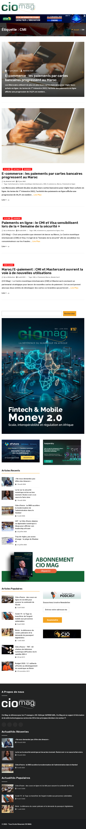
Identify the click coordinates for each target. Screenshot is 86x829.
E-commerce (51, 184)
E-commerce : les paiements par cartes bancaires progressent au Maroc (42, 175)
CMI (44, 184)
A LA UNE (7, 169)
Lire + (4, 200)
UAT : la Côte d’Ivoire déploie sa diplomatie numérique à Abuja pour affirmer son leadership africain (26, 525)
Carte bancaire (13, 184)
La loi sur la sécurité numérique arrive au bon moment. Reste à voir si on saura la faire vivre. (25, 493)
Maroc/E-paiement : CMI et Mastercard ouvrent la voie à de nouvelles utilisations (42, 271)
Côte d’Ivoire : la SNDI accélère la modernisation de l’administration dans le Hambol (27, 509)
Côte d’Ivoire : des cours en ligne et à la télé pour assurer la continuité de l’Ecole (26, 601)
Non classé (8, 265)
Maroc (59, 184)
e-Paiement (40, 277)
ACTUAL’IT (17, 169)
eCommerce (41, 230)
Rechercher (69, 313)
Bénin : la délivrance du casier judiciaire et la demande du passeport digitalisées (24, 634)
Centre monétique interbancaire (30, 184)
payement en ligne (53, 230)
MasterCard (55, 277)
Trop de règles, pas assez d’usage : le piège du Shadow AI (26, 539)
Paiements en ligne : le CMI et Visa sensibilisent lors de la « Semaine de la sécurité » (40, 224)
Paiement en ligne (68, 184)
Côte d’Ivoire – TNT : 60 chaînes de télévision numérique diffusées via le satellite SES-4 (26, 650)
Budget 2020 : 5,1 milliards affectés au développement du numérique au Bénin (26, 665)
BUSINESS (27, 169)
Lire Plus (37, 195)
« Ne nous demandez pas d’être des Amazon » (25, 480)
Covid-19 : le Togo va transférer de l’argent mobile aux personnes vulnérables (24, 617)
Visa (62, 230)
